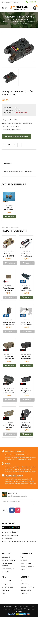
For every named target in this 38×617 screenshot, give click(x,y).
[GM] (6, 200)
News (3, 593)
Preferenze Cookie (9, 609)
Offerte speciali (6, 581)
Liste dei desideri (26, 590)
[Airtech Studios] (6, 349)
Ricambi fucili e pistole (8, 560)
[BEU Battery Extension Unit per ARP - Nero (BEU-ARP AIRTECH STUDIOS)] (9, 379)
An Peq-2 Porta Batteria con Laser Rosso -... (26, 392)
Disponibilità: (8, 112)
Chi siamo (24, 560)
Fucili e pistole (6, 557)
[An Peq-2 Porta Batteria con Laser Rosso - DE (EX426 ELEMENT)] (9, 414)
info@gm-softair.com (11, 535)
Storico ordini (25, 581)
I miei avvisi (24, 593)
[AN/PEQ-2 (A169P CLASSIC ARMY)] (26, 277)
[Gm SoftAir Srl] (19, 7)
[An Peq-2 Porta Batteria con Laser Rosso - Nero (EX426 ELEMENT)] (26, 379)
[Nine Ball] (23, 246)
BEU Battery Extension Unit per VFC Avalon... (26, 426)
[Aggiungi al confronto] (9, 145)
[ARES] (6, 280)
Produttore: (7, 107)
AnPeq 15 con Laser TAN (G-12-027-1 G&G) (9, 255)
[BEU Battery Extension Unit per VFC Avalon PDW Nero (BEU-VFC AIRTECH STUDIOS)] (26, 414)
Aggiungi (11, 217)
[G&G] (6, 246)
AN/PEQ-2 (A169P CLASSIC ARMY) (26, 289)
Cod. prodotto (8, 110)
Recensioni (7, 163)
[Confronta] (12, 200)
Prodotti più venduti (7, 587)
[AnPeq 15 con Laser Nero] (10, 77)
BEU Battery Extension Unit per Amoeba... (9, 358)
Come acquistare (26, 563)
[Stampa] (19, 145)
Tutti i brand (5, 590)
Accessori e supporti (8, 569)
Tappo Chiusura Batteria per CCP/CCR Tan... (8, 289)
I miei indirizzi (25, 584)
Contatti (23, 569)
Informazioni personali (27, 587)
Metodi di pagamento (27, 566)
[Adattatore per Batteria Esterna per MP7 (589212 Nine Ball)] (26, 243)
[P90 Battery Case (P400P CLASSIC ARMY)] (9, 311)
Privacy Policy (30, 607)
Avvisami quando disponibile (18, 136)
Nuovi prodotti (6, 584)
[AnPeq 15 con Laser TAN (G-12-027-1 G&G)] (9, 243)
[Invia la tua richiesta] (14, 145)
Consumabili (5, 572)
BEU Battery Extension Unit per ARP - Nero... (8, 392)
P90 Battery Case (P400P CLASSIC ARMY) (9, 323)
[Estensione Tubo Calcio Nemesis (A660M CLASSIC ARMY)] (26, 311)
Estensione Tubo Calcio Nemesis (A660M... (26, 323)
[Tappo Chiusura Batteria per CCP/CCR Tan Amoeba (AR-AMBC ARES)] (9, 277)
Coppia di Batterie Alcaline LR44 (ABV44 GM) (9, 209)
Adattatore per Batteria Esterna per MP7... (26, 255)
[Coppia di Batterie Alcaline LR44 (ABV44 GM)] (9, 196)
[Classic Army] (23, 280)
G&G (16, 107)
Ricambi (15, 19)
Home (9, 19)
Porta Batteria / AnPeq (18, 21)
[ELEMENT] (23, 383)
